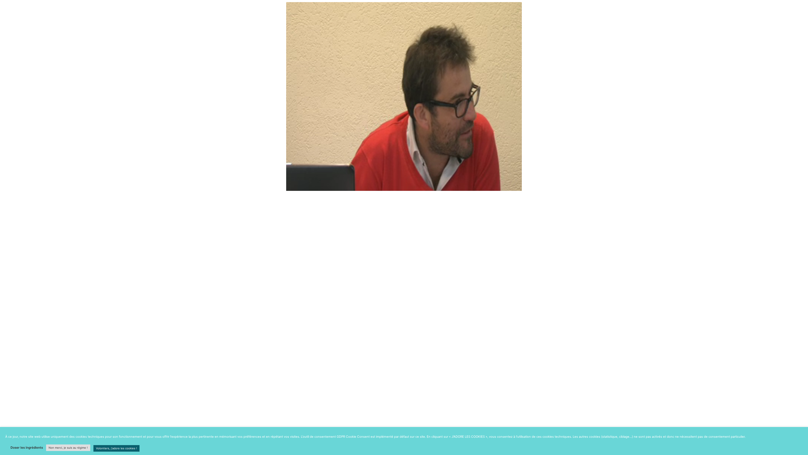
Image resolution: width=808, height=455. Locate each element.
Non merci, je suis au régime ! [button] (68, 447)
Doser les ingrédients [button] (27, 448)
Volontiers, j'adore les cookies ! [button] (116, 448)
